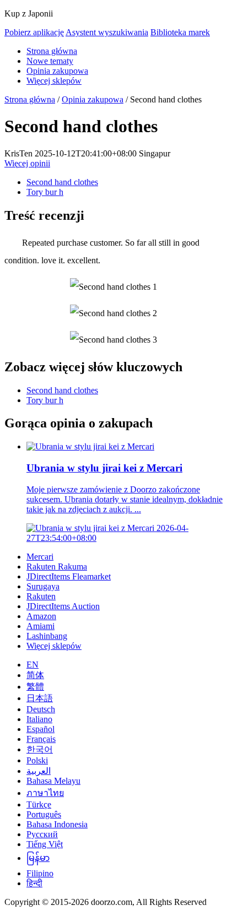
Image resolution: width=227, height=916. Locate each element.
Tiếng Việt (44, 844)
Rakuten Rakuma (56, 566)
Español (40, 729)
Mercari (39, 556)
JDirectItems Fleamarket (68, 576)
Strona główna (51, 51)
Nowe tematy (49, 61)
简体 (35, 675)
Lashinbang (46, 636)
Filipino (39, 873)
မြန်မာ (38, 858)
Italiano (39, 719)
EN (32, 664)
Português (43, 814)
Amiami (40, 626)
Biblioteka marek (180, 32)
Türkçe (38, 804)
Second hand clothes (62, 182)
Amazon (41, 616)
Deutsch (40, 709)
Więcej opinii (27, 163)
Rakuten (41, 596)
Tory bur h (44, 192)
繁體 (35, 686)
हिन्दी (34, 883)
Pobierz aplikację (34, 32)
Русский (42, 834)
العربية (38, 771)
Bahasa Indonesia (57, 824)
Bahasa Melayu (53, 780)
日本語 (39, 698)
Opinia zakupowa (57, 70)
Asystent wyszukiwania (107, 32)
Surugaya (43, 586)
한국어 (39, 749)
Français (41, 739)
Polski (37, 760)
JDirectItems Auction (63, 606)
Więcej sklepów (54, 80)
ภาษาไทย (45, 793)
